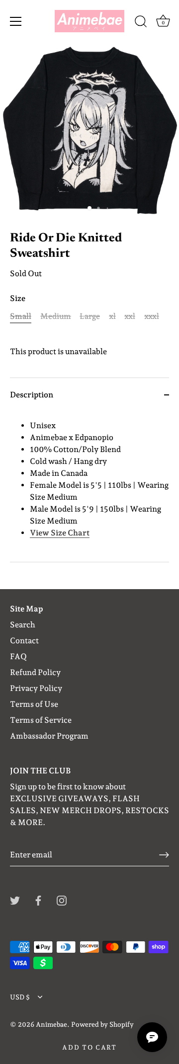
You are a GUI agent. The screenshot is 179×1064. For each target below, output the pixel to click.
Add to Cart (89, 1047)
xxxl (151, 316)
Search (22, 624)
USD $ (20, 997)
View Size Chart (60, 532)
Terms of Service (41, 720)
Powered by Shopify (102, 1024)
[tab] (89, 487)
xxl (129, 316)
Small (20, 316)
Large (90, 316)
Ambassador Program (49, 736)
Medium (55, 316)
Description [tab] (31, 394)
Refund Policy (35, 672)
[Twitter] (15, 900)
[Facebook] (38, 900)
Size (17, 298)
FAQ (18, 656)
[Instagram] (62, 900)
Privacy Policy (36, 688)
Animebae (51, 1024)
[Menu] (16, 21)
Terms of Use (34, 704)
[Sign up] (164, 855)
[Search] (141, 23)
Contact (24, 640)
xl (112, 316)
